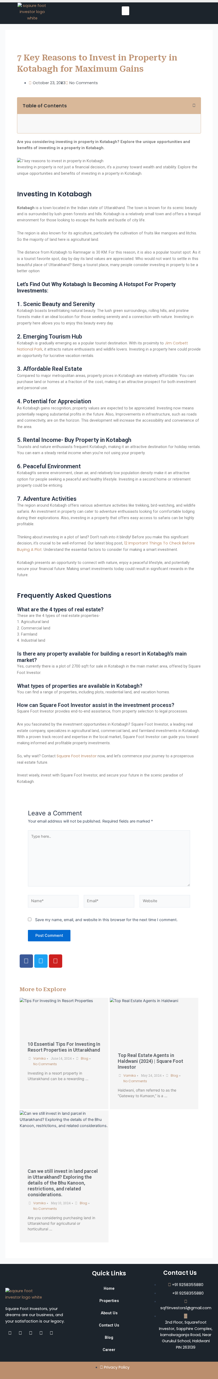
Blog (84, 1058)
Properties (109, 1300)
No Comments (45, 1064)
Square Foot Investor (77, 756)
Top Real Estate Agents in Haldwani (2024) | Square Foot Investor (150, 1061)
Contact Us (109, 1325)
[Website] (165, 902)
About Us (109, 1313)
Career (109, 1349)
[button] (125, 10)
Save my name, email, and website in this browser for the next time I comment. (106, 919)
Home (109, 1288)
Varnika (39, 1058)
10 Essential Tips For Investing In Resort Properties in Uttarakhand (64, 1047)
